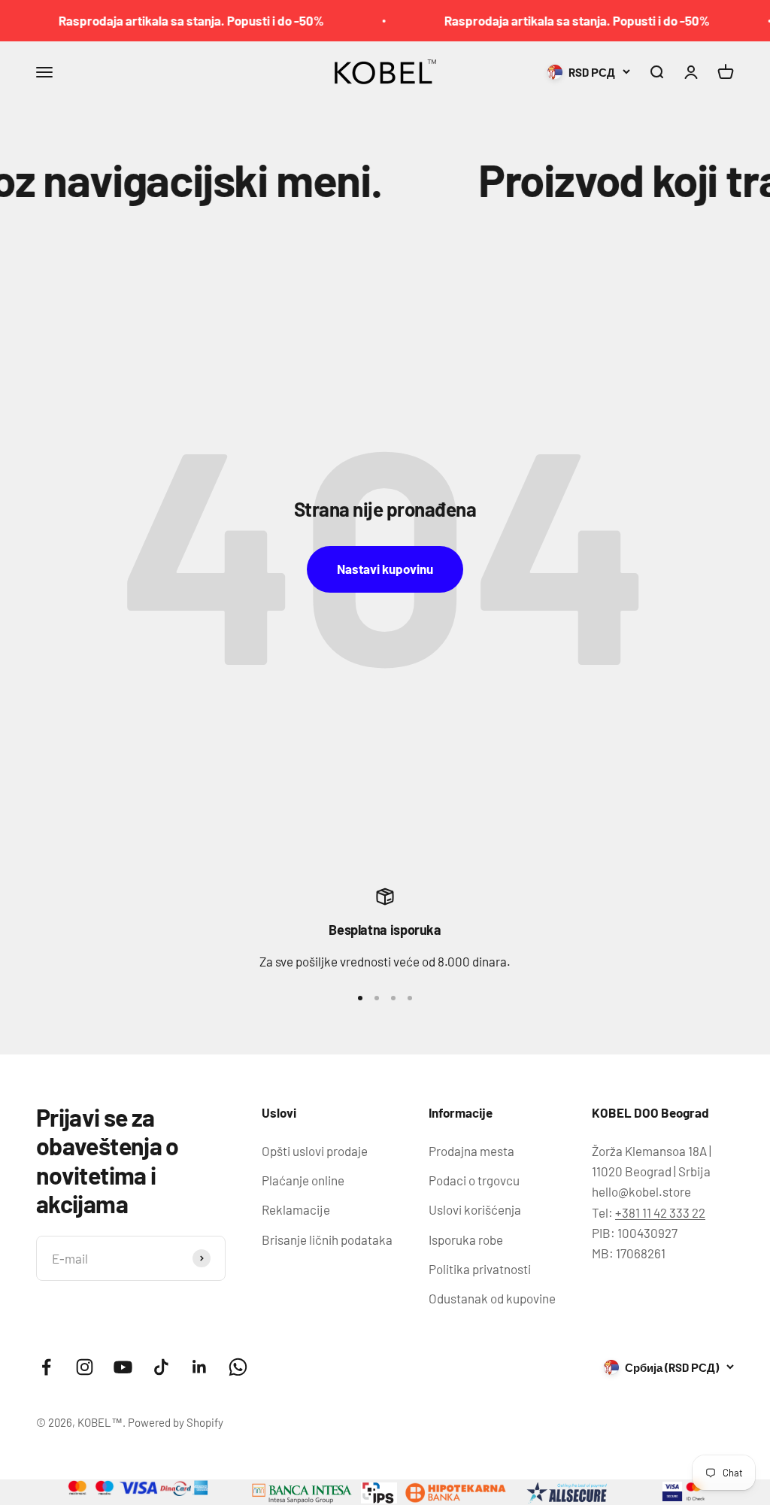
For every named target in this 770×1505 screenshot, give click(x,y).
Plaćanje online (303, 1180)
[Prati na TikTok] (161, 1367)
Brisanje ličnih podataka (327, 1239)
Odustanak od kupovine (492, 1298)
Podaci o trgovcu (474, 1180)
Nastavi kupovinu (385, 568)
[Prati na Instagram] (84, 1367)
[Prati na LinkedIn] (199, 1367)
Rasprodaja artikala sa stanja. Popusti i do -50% (173, 20)
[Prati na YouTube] (123, 1367)
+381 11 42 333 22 (660, 1212)
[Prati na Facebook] (46, 1367)
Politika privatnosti (480, 1268)
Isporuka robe (466, 1239)
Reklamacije (296, 1209)
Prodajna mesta (471, 1150)
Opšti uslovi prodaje (315, 1150)
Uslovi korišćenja (475, 1209)
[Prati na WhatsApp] (238, 1367)
